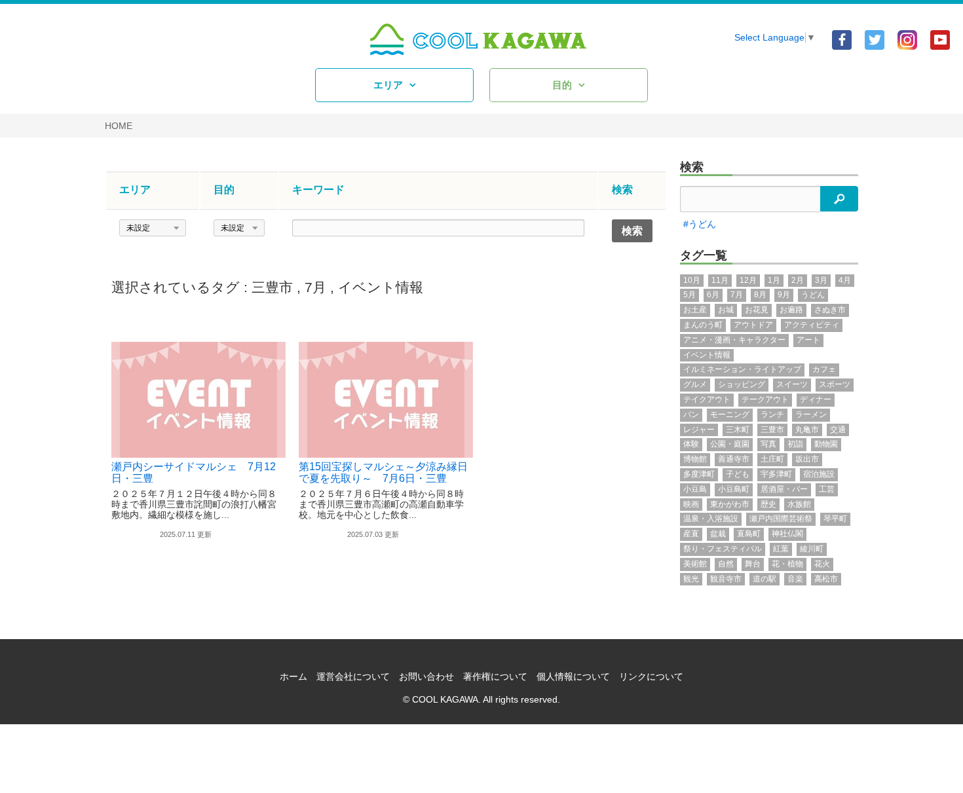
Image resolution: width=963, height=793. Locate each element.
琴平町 (835, 518)
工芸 (827, 489)
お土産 (695, 309)
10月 (691, 280)
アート (808, 339)
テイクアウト (706, 399)
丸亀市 (807, 429)
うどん (813, 294)
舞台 (753, 563)
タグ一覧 (703, 255)
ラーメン (811, 414)
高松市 (826, 578)
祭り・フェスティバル (722, 548)
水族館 (799, 504)
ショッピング (741, 384)
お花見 (756, 309)
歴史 (768, 504)
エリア (388, 84)
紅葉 (781, 548)
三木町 (737, 429)
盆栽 (718, 533)
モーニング (729, 414)
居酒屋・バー (784, 489)
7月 (315, 287)
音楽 (795, 578)
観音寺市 (726, 578)
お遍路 (791, 309)
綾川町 (811, 548)
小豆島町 (733, 489)
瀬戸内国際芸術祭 (780, 518)
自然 (726, 563)
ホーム (293, 676)
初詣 (795, 444)
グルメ (695, 384)
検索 (692, 167)
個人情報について (573, 676)
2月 (797, 280)
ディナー (815, 399)
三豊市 (272, 287)
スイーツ (792, 384)
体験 (691, 444)
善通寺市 (733, 459)
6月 (713, 294)
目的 (562, 84)
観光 (691, 578)
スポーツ (834, 384)
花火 (822, 563)
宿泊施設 (819, 474)
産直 (691, 533)
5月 (689, 294)
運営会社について (353, 676)
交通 (838, 429)
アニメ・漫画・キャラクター (734, 339)
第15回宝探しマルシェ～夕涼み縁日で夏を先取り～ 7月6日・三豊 (383, 472)
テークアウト (765, 399)
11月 (719, 280)
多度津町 (699, 474)
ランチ (772, 414)
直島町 (749, 533)
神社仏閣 (787, 533)
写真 (768, 444)
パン (691, 414)
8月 (760, 294)
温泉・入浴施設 (710, 518)
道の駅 (764, 578)
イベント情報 (380, 287)
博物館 (695, 459)
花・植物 (787, 563)
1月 (774, 280)
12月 (748, 280)
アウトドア (753, 324)
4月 (845, 280)
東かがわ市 (729, 504)
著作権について (495, 676)
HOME (118, 125)
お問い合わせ (426, 676)
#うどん (699, 224)
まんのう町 (703, 324)
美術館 (695, 563)
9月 (784, 294)
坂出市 (807, 459)
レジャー (699, 429)
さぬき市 (830, 309)
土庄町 (772, 459)
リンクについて (651, 676)
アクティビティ (811, 324)
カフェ (824, 369)
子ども (737, 474)
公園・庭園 (729, 444)
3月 (821, 280)
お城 (726, 309)
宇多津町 (776, 474)
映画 (691, 504)
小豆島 (695, 489)
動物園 (826, 444)
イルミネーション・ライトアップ (742, 369)
